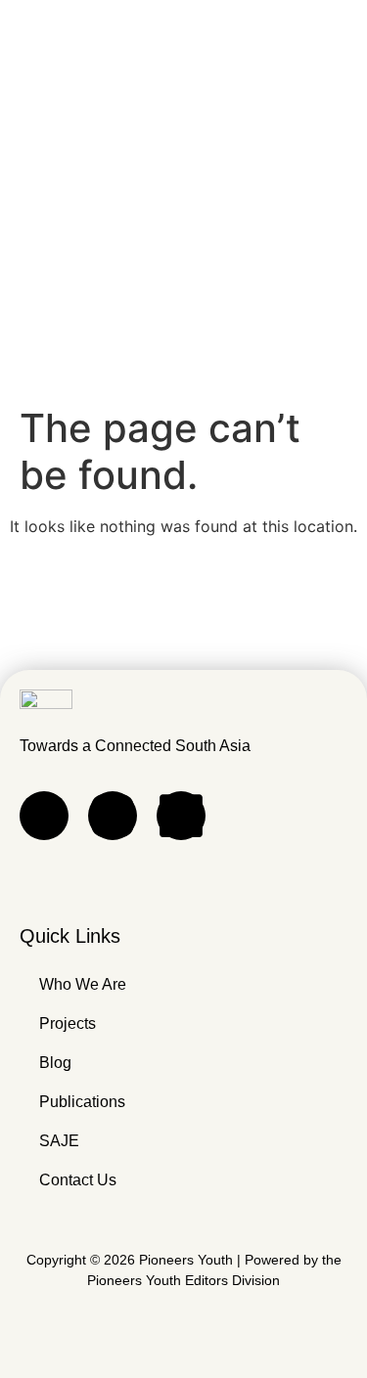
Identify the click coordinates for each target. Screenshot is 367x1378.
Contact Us (77, 1180)
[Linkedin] (181, 815)
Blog (55, 1062)
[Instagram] (112, 815)
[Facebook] (44, 815)
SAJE (59, 1141)
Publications (82, 1101)
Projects (67, 1023)
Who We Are (82, 984)
